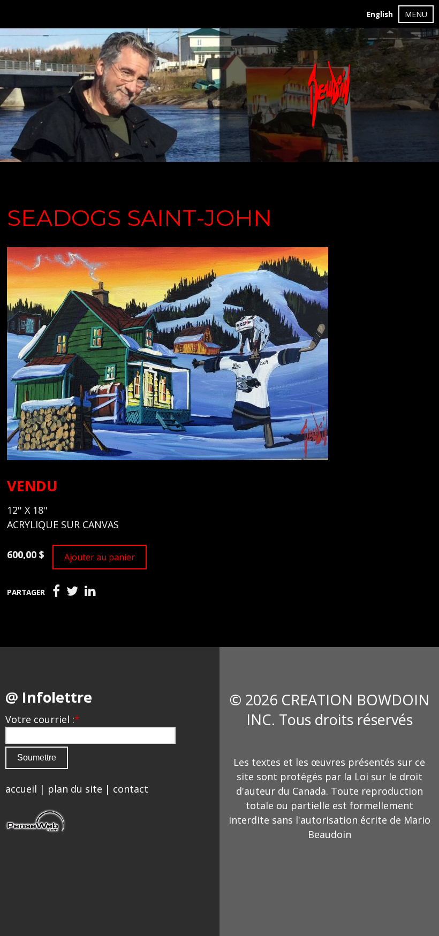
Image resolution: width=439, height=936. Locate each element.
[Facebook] (56, 591)
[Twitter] (72, 591)
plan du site (75, 788)
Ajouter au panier (99, 557)
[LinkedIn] (90, 591)
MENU (416, 14)
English (380, 14)
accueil (21, 788)
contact (130, 788)
